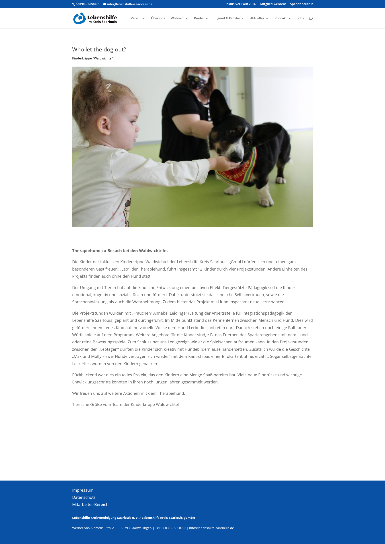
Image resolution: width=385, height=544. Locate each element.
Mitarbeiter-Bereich (90, 504)
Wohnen (177, 18)
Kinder (199, 18)
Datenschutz (83, 497)
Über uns (158, 18)
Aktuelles (257, 18)
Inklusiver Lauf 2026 (240, 4)
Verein (136, 18)
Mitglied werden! (273, 4)
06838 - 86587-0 (87, 4)
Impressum (83, 490)
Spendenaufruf (301, 4)
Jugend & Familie (227, 18)
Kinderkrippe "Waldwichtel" (93, 58)
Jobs (300, 18)
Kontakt (281, 18)
